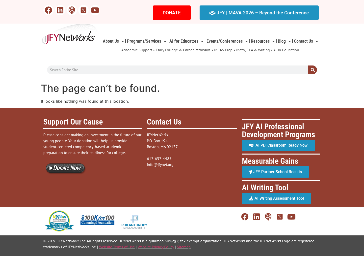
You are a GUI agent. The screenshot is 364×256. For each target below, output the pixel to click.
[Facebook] (48, 10)
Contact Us (303, 41)
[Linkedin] (60, 10)
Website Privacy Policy (156, 246)
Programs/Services (144, 41)
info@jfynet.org (160, 164)
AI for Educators (183, 41)
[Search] (312, 69)
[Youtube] (95, 10)
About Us (111, 41)
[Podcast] (72, 10)
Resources (260, 41)
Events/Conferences (225, 41)
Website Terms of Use (117, 246)
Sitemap (184, 246)
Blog (282, 41)
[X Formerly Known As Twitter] (83, 10)
